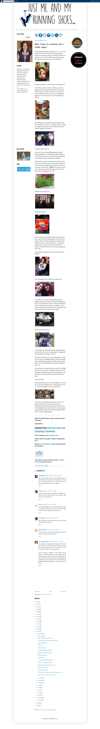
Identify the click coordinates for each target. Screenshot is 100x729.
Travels (69, 29)
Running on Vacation (42, 655)
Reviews (59, 29)
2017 (38, 616)
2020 (38, 609)
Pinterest (40, 645)
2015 (38, 621)
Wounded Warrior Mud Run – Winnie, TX (46, 665)
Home (16, 29)
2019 (38, 611)
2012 (38, 629)
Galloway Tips (36, 29)
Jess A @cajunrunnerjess (44, 541)
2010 (38, 703)
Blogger (56, 718)
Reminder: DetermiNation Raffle (45, 653)
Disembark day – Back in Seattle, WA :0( (46, 675)
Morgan (40, 491)
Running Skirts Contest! (43, 667)
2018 (38, 614)
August (40, 683)
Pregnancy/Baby (44, 29)
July (39, 685)
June (39, 687)
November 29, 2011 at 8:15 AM (55, 475)
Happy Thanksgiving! (42, 643)
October (40, 678)
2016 (38, 619)
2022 (38, 604)
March (39, 695)
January (40, 700)
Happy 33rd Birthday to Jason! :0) (45, 638)
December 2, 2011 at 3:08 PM (52, 529)
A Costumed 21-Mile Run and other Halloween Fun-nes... (50, 672)
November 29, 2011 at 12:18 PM (49, 504)
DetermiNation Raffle (43, 670)
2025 (38, 602)
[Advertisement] (23, 122)
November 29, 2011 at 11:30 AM (49, 491)
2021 (38, 607)
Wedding (74, 29)
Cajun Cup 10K (41, 657)
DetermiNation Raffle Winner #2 (45, 650)
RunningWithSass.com (43, 475)
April (39, 692)
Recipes (64, 29)
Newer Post (37, 591)
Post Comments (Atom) (46, 594)
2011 (38, 631)
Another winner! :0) (42, 648)
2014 (38, 624)
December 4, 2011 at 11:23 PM (56, 541)
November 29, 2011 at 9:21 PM (51, 518)
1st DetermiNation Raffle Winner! (45, 660)
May (39, 690)
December (40, 633)
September (40, 680)
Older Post (63, 591)
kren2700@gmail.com (22, 88)
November (40, 636)
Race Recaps (52, 29)
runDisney (29, 29)
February (40, 697)
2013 (38, 626)
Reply (40, 485)
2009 (38, 705)
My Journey (22, 29)
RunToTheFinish (42, 529)
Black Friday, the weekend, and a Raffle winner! (48, 640)
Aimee (40, 504)
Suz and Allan (42, 518)
